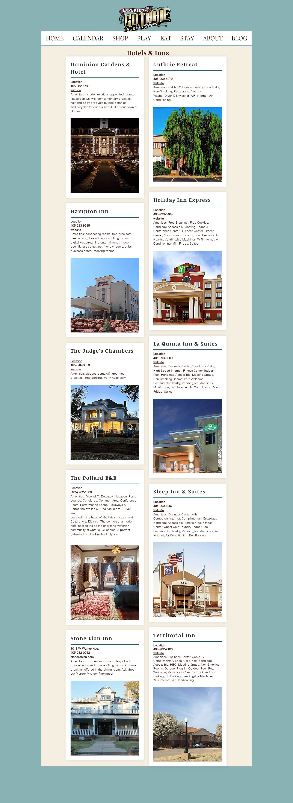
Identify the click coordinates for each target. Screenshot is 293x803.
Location (76, 488)
